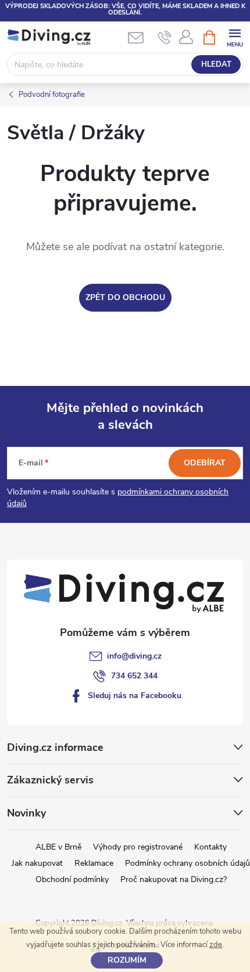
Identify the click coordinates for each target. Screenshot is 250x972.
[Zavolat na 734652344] (165, 37)
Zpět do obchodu (125, 297)
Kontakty (210, 846)
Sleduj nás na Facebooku (134, 695)
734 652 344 (134, 675)
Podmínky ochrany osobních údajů (187, 863)
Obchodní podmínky (72, 879)
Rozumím (127, 960)
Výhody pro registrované (138, 846)
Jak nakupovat (37, 863)
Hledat (216, 64)
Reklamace (93, 863)
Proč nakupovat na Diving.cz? (173, 879)
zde (215, 945)
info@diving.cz (134, 656)
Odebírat (205, 462)
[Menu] (234, 36)
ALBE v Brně (58, 846)
